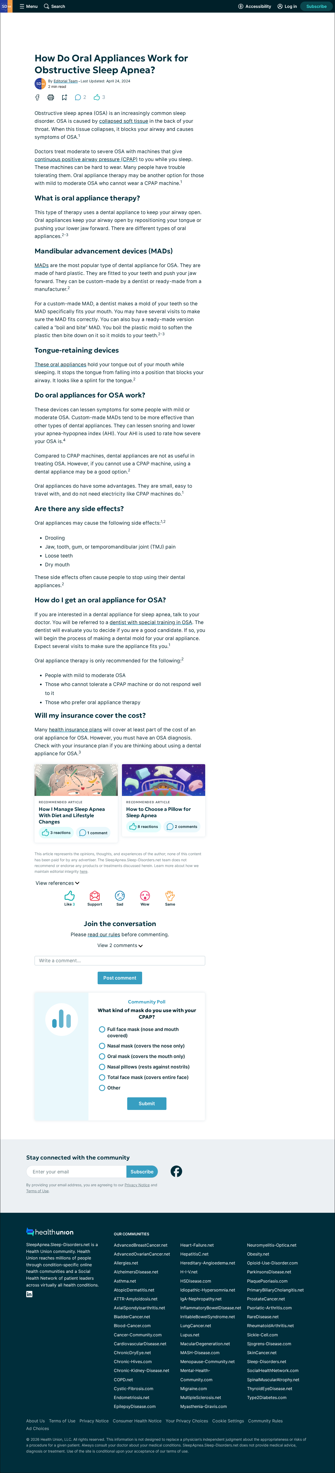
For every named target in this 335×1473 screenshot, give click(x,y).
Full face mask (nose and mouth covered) (143, 1032)
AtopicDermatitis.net (134, 1290)
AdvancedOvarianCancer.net (142, 1254)
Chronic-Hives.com (133, 1361)
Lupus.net (189, 1334)
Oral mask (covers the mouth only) (146, 1056)
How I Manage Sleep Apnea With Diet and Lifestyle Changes (72, 815)
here (83, 871)
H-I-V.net (189, 1271)
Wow (142, 898)
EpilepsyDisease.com (135, 1406)
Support (93, 898)
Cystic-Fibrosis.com (133, 1388)
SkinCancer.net (262, 1352)
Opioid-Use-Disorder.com (272, 1262)
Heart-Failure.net (197, 1245)
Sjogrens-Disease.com (269, 1343)
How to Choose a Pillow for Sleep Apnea (158, 812)
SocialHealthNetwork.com (273, 1370)
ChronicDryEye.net (132, 1352)
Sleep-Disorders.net (266, 1361)
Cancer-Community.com (138, 1334)
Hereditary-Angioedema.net (207, 1262)
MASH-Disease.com (200, 1352)
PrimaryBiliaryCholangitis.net (275, 1290)
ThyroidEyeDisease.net (269, 1388)
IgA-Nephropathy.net (201, 1298)
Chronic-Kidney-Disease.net (141, 1370)
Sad (116, 898)
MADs (42, 265)
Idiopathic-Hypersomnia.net (207, 1290)
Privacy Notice (137, 1185)
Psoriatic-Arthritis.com (269, 1307)
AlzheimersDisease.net (136, 1271)
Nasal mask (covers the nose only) (146, 1046)
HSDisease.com (195, 1281)
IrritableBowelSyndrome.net (207, 1316)
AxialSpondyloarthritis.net (139, 1307)
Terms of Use (37, 1191)
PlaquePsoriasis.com (267, 1281)
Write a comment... (60, 960)
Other (113, 1088)
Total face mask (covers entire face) (148, 1077)
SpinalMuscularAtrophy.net (273, 1379)
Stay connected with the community (78, 1157)
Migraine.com (193, 1388)
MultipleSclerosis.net (200, 1397)
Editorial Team (66, 81)
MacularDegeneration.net (205, 1343)
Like (67, 898)
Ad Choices (37, 1428)
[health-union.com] (49, 1233)
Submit (147, 1103)
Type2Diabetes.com (267, 1397)
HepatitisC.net (194, 1254)
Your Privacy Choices (187, 1420)
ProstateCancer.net (266, 1298)
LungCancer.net (195, 1325)
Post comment (119, 978)
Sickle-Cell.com (262, 1334)
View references (55, 883)
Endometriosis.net (131, 1397)
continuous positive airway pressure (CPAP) (86, 159)
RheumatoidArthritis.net (270, 1325)
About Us (35, 1420)
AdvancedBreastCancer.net (141, 1245)
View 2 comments (117, 945)
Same (167, 898)
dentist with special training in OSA (151, 622)
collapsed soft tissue (123, 121)
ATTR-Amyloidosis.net (136, 1298)
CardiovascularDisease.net (140, 1343)
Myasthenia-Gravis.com (203, 1406)
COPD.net (123, 1379)
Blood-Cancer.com (132, 1325)
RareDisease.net (263, 1316)
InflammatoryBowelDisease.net (210, 1307)
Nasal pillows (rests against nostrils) (148, 1067)
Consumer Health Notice (137, 1420)
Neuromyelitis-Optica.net (272, 1245)
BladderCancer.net (132, 1316)
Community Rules (265, 1420)
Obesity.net (258, 1254)
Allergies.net (126, 1262)
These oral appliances (60, 364)
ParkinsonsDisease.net (269, 1271)
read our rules (104, 935)
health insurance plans (75, 730)
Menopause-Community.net (207, 1361)
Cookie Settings (228, 1420)
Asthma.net (125, 1281)
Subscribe (316, 6)
